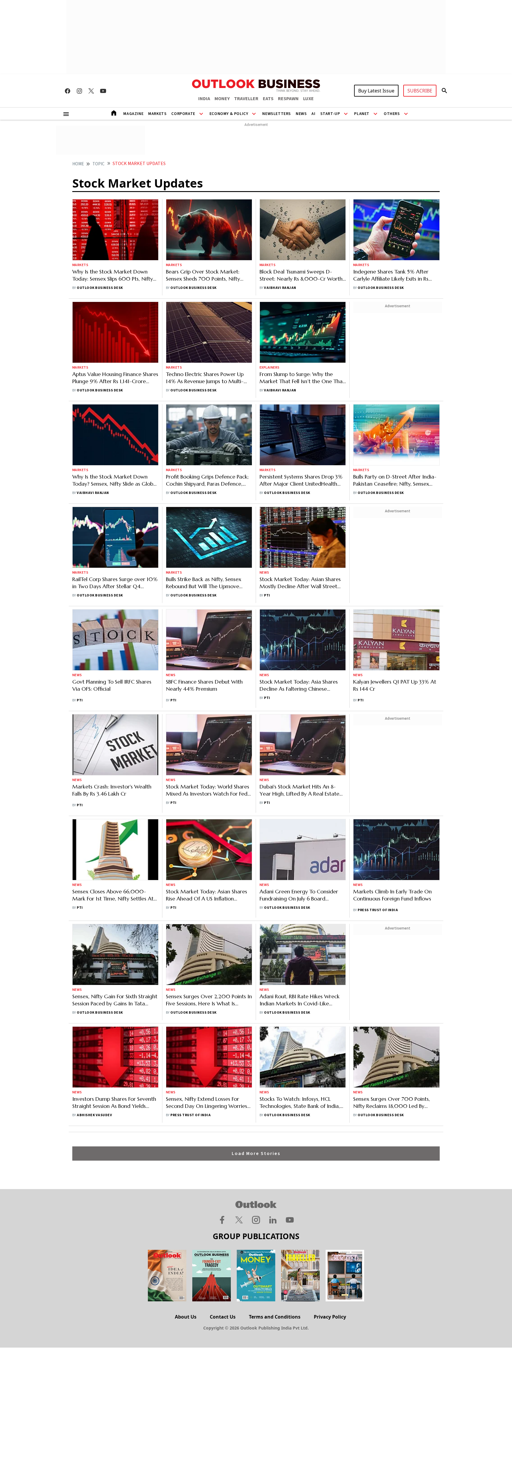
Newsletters (276, 114)
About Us (185, 1317)
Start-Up (330, 114)
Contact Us (223, 1317)
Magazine (133, 114)
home (78, 164)
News (301, 114)
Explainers (270, 367)
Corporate (183, 114)
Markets (157, 114)
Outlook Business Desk (100, 287)
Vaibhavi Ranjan (280, 287)
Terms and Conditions (274, 1317)
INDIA (204, 98)
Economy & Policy (228, 114)
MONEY (222, 98)
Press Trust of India (378, 910)
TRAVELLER (246, 98)
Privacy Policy (330, 1317)
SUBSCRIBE (419, 90)
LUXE (308, 98)
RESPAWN (288, 98)
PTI (267, 595)
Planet (361, 114)
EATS (268, 98)
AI (313, 114)
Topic (98, 164)
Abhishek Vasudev (94, 1115)
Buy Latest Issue (376, 90)
